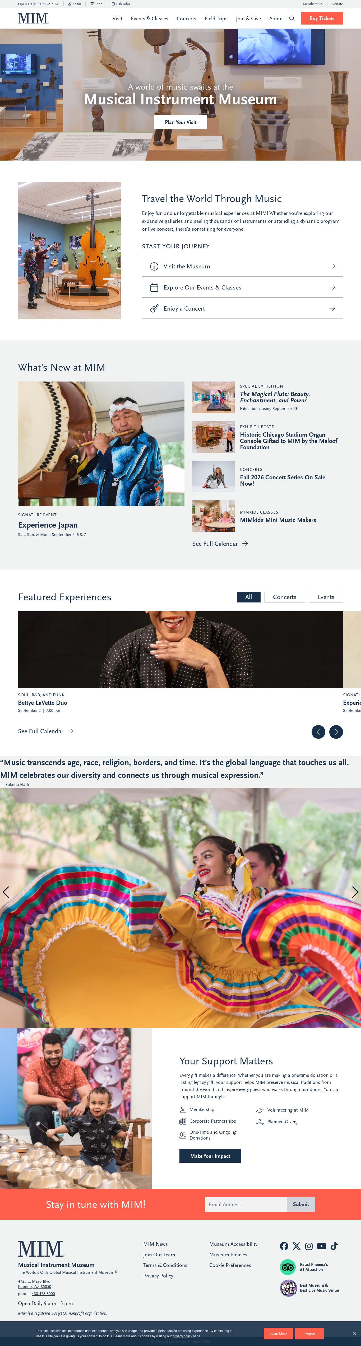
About (276, 19)
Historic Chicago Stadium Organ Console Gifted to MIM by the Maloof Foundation (288, 441)
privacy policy (182, 1336)
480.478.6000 (43, 1293)
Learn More (281, 1331)
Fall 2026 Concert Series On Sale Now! (282, 480)
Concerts (186, 19)
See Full (215, 543)
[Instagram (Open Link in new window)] (309, 1246)
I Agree (309, 1333)
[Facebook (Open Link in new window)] (284, 1246)
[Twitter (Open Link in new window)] (296, 1246)
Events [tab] (326, 597)
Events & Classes (149, 19)
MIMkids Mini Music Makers (278, 520)
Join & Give (248, 19)
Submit (301, 1204)
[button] (291, 18)
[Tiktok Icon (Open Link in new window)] (334, 1246)
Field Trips (216, 19)
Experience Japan (48, 525)
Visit (117, 19)
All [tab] (248, 597)
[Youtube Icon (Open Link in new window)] (321, 1246)
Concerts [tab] (285, 597)
